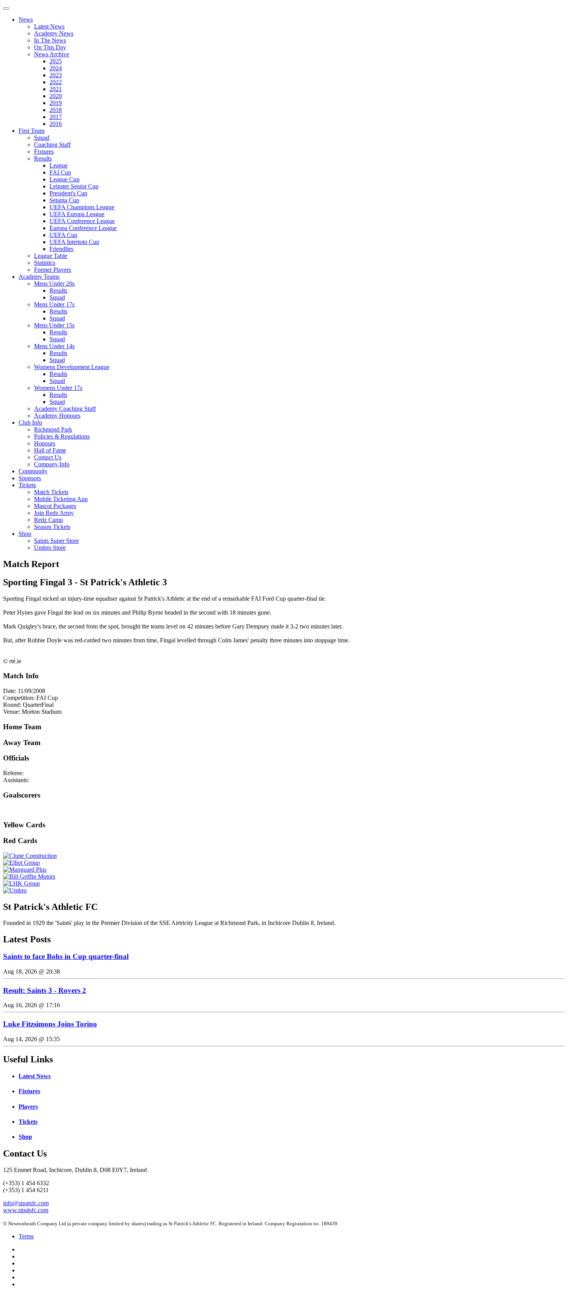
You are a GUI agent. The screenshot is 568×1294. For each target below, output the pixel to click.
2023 (55, 75)
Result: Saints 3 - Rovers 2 (44, 990)
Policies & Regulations (62, 436)
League (58, 165)
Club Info (30, 422)
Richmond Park (53, 429)
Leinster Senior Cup (74, 186)
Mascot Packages (55, 506)
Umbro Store (50, 547)
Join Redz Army (54, 513)
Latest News (49, 26)
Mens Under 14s (54, 346)
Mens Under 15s (54, 325)
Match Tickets (51, 492)
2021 (55, 89)
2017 (55, 116)
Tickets (27, 485)
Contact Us (47, 457)
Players (28, 1106)
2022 (55, 82)
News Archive (51, 54)
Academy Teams (39, 276)
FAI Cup (60, 172)
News (26, 19)
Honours (44, 443)
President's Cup (68, 193)
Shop (25, 533)
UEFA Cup (63, 235)
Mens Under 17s (54, 304)
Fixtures (44, 151)
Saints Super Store (56, 540)
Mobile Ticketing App (61, 499)
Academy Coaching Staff (65, 408)
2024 (55, 68)
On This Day (50, 47)
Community (33, 471)
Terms (26, 1236)
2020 (55, 96)
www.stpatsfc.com (25, 1210)
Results (43, 158)
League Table (50, 255)
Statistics (44, 262)
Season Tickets (52, 526)
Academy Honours (57, 415)
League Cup (64, 179)
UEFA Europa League (76, 214)
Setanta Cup (64, 200)
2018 (55, 110)
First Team (31, 130)
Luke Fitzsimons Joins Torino (50, 1024)
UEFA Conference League (82, 221)
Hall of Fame (50, 450)
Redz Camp (48, 520)
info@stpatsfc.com (26, 1203)
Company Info (52, 464)
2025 (55, 61)
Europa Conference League (83, 228)
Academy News (53, 33)
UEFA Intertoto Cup (74, 242)
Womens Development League (71, 367)
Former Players (52, 269)
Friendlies (61, 249)
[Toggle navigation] (6, 8)
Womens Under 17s (58, 387)
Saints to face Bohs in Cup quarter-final (66, 956)
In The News (50, 40)
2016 (55, 123)
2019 (55, 103)
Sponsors (30, 478)
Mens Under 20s (54, 283)
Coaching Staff (52, 144)
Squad (41, 137)
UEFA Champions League (81, 207)
